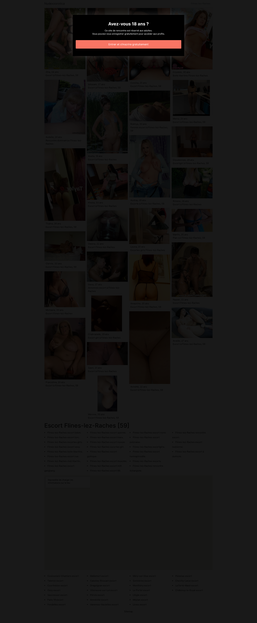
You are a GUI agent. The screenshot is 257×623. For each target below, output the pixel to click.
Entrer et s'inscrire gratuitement (128, 44)
